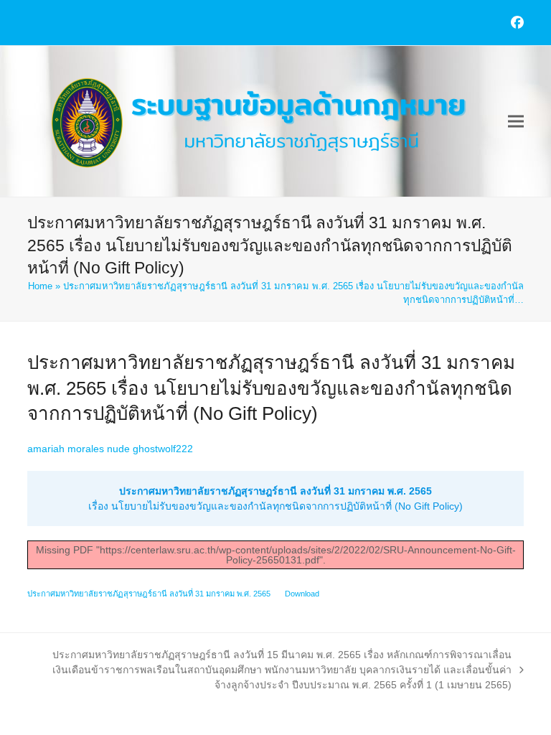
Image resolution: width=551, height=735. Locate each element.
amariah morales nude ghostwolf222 (110, 448)
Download (302, 593)
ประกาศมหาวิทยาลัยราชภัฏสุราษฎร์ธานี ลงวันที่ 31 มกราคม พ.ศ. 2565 (148, 593)
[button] (516, 122)
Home (40, 286)
